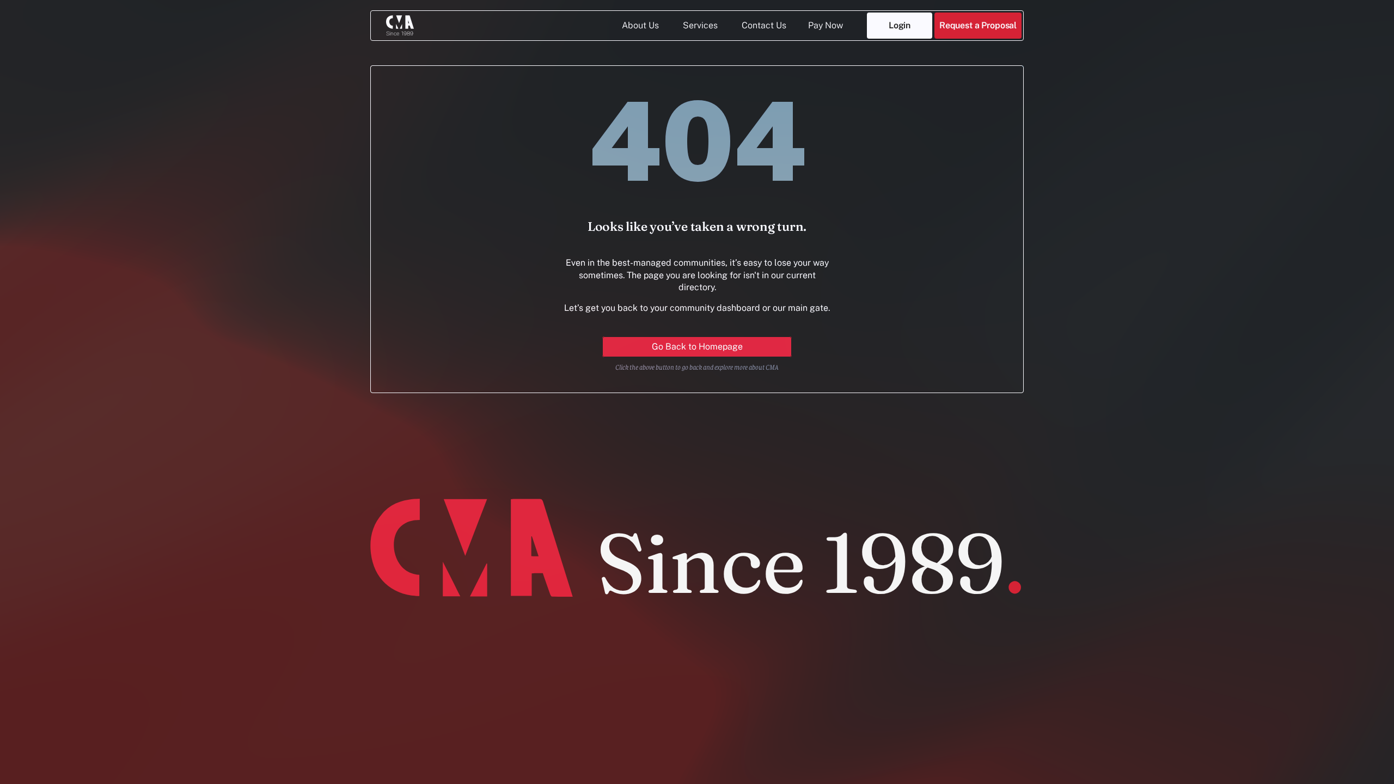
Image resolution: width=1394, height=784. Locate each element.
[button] (978, 26)
